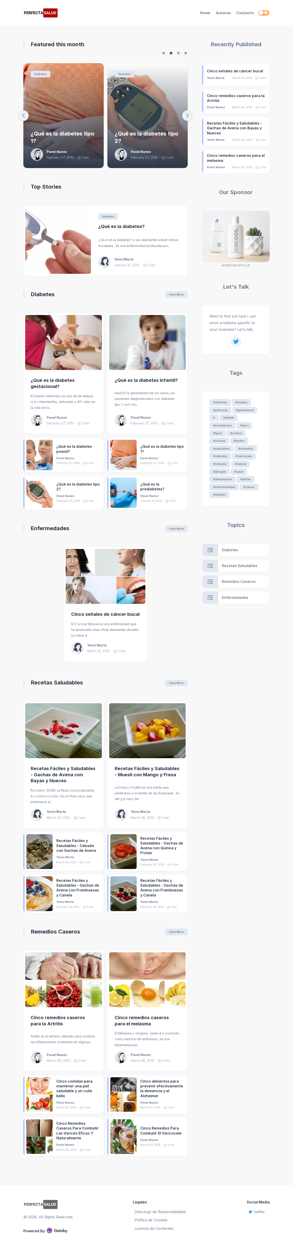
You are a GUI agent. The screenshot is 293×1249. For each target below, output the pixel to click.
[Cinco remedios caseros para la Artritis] (63, 979)
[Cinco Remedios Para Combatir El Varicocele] (123, 1136)
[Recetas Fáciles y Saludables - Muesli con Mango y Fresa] (147, 730)
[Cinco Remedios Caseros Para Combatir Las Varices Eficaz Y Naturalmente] (39, 1136)
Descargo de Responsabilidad (160, 1211)
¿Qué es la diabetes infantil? (146, 380)
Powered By (34, 1231)
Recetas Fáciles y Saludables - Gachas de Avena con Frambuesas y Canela (77, 887)
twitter (259, 1211)
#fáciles (239, 441)
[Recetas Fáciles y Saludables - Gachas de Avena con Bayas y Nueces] (63, 730)
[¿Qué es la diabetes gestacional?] (63, 342)
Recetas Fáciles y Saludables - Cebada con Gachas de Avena (76, 845)
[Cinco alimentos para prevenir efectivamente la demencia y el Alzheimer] (123, 1094)
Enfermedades (50, 528)
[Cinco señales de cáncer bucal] (105, 576)
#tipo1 (244, 425)
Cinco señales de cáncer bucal (105, 614)
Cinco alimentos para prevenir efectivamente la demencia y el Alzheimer (161, 1088)
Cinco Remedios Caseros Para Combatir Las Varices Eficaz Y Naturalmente (77, 1130)
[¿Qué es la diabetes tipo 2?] (39, 493)
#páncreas (220, 410)
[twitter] (236, 341)
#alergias (219, 471)
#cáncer (249, 487)
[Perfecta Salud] (61, 13)
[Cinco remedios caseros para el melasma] (147, 979)
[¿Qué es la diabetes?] (58, 240)
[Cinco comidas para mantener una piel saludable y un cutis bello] (39, 1094)
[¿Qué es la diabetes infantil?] (147, 342)
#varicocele (244, 456)
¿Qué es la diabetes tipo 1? (162, 448)
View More (176, 294)
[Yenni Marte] (106, 262)
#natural (240, 464)
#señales (219, 494)
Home (205, 13)
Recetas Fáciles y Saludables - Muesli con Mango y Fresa (147, 771)
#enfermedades (224, 487)
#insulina (241, 402)
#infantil (228, 417)
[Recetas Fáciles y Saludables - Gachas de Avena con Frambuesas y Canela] (39, 893)
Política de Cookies (151, 1220)
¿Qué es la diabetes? (121, 226)
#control (236, 433)
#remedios (245, 448)
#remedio (220, 464)
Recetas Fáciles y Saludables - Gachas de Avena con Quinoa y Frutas (161, 845)
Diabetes (40, 74)
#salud (238, 471)
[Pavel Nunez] (39, 154)
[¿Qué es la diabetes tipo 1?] (123, 455)
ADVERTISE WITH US (236, 265)
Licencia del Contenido (154, 1228)
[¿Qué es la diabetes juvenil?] (39, 455)
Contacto (245, 13)
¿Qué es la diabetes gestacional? (53, 383)
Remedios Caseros (55, 931)
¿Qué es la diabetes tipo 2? (62, 137)
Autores (223, 13)
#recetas (219, 441)
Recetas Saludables (57, 682)
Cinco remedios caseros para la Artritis (58, 1020)
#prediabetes (222, 425)
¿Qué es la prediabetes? (146, 141)
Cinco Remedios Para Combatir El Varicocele (161, 1130)
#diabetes (220, 402)
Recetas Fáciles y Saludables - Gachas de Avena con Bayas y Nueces (63, 774)
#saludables (221, 448)
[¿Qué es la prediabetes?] (123, 493)
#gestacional (245, 410)
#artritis (245, 479)
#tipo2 (217, 433)
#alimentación (222, 479)
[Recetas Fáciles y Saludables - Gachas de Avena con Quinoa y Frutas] (123, 851)
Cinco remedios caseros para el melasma (142, 1020)
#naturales (220, 456)
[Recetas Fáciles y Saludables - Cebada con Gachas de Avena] (39, 851)
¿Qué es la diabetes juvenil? (74, 448)
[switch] (264, 13)
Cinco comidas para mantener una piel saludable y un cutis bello (74, 1088)
